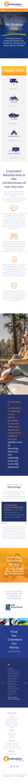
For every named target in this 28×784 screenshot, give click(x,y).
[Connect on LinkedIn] (17, 766)
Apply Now (13, 86)
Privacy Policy (7, 776)
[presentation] (3, 682)
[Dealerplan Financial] (14, 4)
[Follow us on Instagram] (14, 766)
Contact (11, 727)
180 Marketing (21, 776)
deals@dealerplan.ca (12, 754)
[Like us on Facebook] (11, 766)
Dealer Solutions (11, 720)
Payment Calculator (11, 724)
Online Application (12, 722)
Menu (2, 10)
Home (12, 716)
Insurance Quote (11, 725)
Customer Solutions (11, 719)
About (12, 717)
